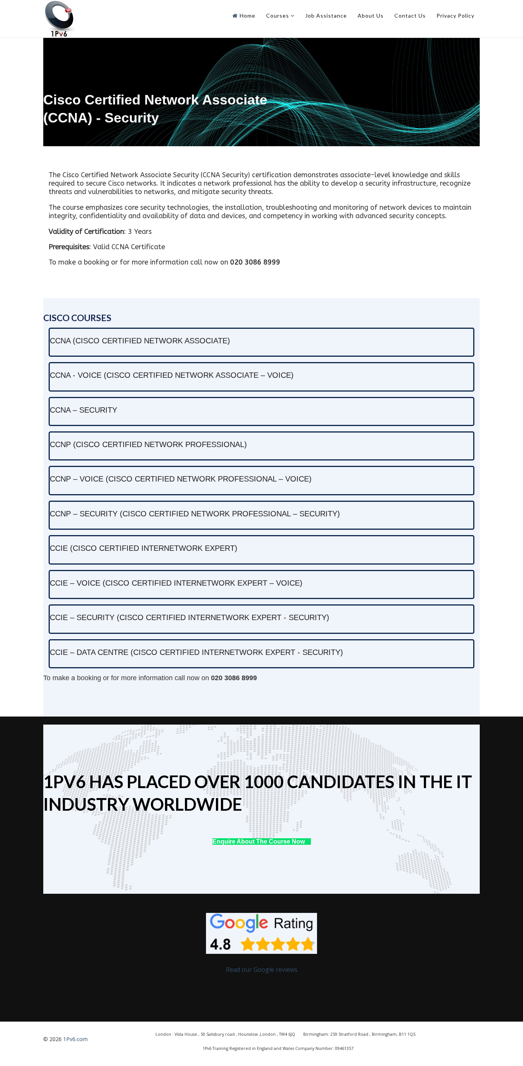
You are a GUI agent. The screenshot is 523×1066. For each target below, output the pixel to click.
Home (247, 15)
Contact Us (410, 15)
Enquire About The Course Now (259, 841)
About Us (371, 15)
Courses (277, 15)
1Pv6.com (75, 1039)
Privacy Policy (455, 15)
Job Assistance (326, 15)
